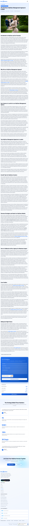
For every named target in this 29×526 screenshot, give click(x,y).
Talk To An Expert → (14, 394)
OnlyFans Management (3, 498)
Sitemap (19, 524)
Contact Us (18, 464)
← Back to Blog (3, 4)
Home (1, 484)
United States (8, 520)
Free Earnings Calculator (5, 480)
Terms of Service (15, 524)
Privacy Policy (10, 524)
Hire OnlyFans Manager (3, 497)
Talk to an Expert (11, 464)
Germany (23, 520)
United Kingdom (16, 520)
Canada (12, 520)
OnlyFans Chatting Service (4, 500)
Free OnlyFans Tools (3, 506)
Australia (20, 520)
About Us (2, 487)
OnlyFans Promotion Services (4, 503)
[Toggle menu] (27, 1)
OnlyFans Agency (3, 495)
